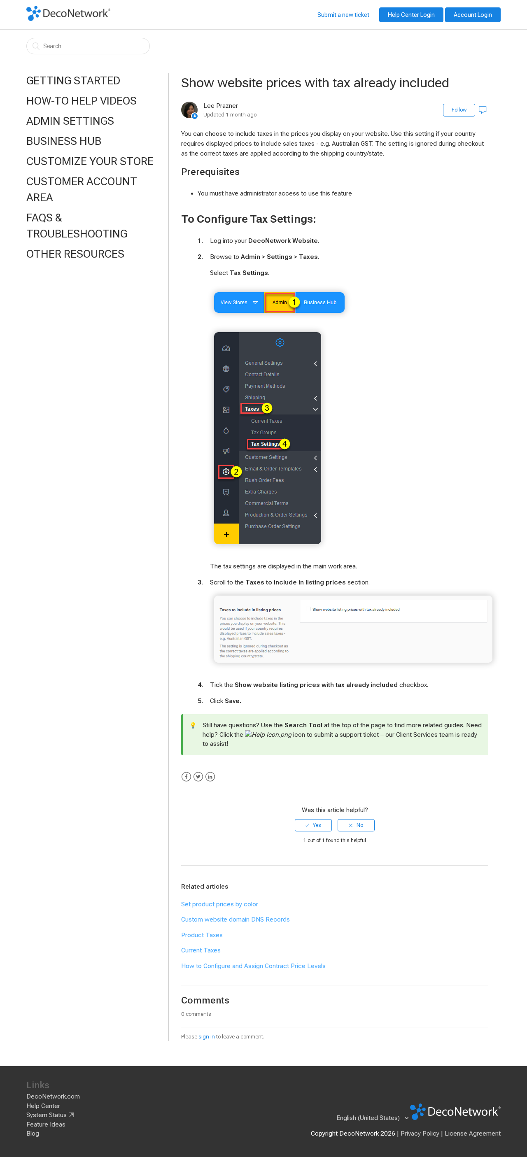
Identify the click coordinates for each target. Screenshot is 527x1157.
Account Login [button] (473, 15)
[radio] (313, 825)
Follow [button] (459, 110)
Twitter (198, 777)
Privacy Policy (420, 1133)
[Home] (68, 19)
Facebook (186, 777)
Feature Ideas (45, 1124)
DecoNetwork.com (53, 1096)
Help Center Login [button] (411, 15)
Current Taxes (201, 950)
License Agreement (473, 1133)
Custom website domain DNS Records (235, 919)
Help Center (43, 1106)
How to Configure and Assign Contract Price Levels (253, 966)
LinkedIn (210, 777)
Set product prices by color (219, 904)
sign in (206, 1037)
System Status (46, 1115)
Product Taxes (202, 935)
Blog (32, 1133)
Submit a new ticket (343, 15)
